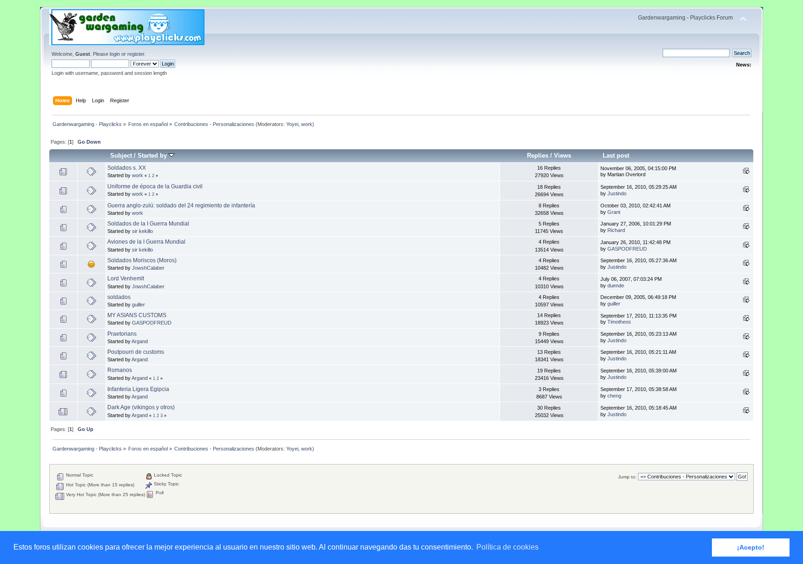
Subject (121, 155)
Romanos (119, 370)
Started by (153, 155)
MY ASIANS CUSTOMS (136, 315)
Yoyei (292, 124)
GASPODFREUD (627, 249)
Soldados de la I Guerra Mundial (148, 223)
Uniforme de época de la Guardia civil (155, 186)
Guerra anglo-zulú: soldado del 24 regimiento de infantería (181, 205)
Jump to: (627, 476)
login (115, 54)
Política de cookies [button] (507, 547)
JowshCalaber (148, 268)
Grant (613, 212)
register (135, 54)
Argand (140, 341)
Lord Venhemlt (125, 278)
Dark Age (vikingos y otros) (141, 407)
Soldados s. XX (126, 168)
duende (615, 285)
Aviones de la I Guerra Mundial (146, 242)
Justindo (616, 193)
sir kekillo (142, 231)
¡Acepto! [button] (750, 547)
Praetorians (122, 334)
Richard (616, 230)
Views (562, 155)
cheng (614, 395)
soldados (119, 297)
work (306, 124)
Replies (537, 155)
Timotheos (619, 322)
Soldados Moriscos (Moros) (142, 260)
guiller (138, 304)
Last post (616, 155)
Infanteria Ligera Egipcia (138, 389)
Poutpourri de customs (135, 352)
